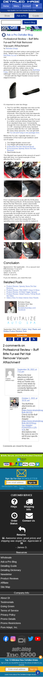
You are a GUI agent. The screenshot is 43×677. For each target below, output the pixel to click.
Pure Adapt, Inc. (9, 627)
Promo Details (8, 619)
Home (6, 5)
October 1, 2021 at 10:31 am (29, 399)
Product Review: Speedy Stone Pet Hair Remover (21, 287)
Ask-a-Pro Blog (9, 561)
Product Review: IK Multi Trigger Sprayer (21, 292)
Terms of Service (10, 610)
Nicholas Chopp (12, 48)
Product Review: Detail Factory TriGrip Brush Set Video (23, 295)
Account (27, 5)
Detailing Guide (9, 566)
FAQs (14, 506)
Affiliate (4, 582)
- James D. (21, 547)
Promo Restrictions (11, 623)
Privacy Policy (8, 614)
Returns (21, 534)
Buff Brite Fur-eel (10, 55)
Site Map (5, 587)
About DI (5, 598)
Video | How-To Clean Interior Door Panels (22, 298)
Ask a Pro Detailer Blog (20, 34)
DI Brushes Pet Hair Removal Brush (20, 146)
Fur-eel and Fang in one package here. (25, 133)
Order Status (13, 522)
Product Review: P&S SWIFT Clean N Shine (23, 290)
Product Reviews (16, 331)
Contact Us (28, 520)
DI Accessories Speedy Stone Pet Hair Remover (21, 149)
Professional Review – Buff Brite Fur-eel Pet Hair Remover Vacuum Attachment (21, 42)
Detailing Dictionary (11, 570)
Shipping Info (29, 508)
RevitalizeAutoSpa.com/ (27, 308)
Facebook (21, 310)
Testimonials (7, 602)
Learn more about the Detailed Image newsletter (21, 674)
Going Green (7, 606)
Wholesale (6, 557)
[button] (37, 672)
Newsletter (6, 574)
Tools (25, 331)
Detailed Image (21, 2)
